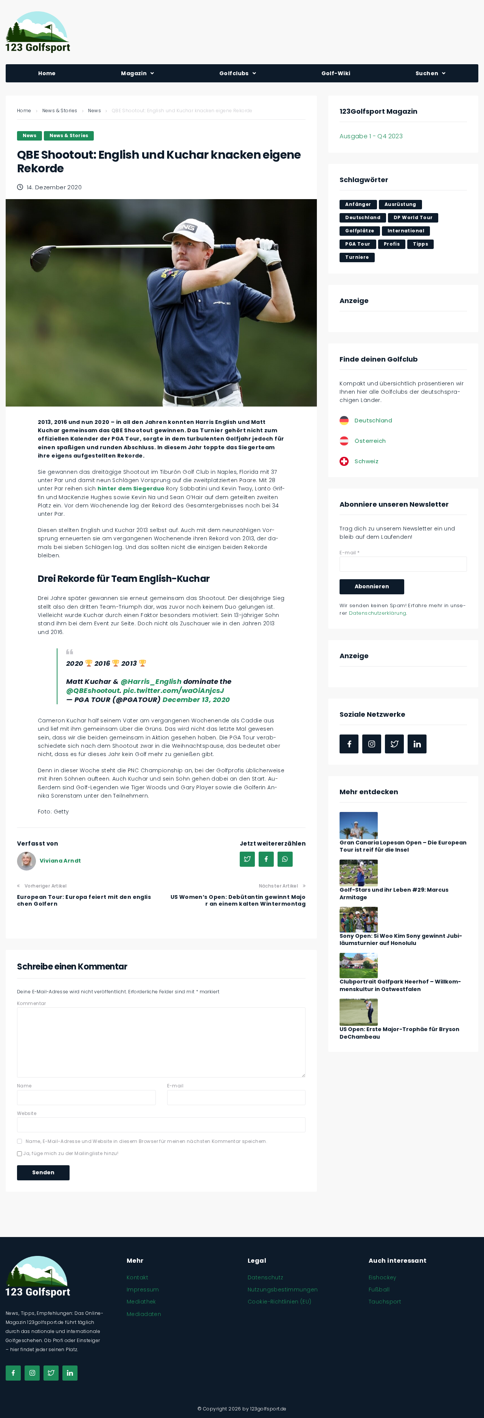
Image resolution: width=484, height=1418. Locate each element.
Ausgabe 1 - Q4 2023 (371, 136)
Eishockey (383, 1277)
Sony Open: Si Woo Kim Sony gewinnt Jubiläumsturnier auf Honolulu (401, 939)
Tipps (420, 244)
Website (26, 1113)
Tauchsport (385, 1301)
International (406, 230)
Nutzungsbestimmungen (283, 1289)
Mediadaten (144, 1314)
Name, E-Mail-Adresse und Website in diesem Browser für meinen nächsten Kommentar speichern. (146, 1141)
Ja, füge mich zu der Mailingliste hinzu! (70, 1153)
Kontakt (137, 1277)
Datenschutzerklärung (377, 613)
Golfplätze (359, 230)
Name (24, 1085)
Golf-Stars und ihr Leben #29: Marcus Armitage (394, 893)
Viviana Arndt (60, 860)
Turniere (357, 257)
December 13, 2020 (196, 699)
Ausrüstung (400, 204)
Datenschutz (266, 1277)
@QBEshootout (92, 690)
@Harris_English (151, 681)
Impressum (143, 1289)
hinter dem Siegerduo (132, 488)
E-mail (175, 1085)
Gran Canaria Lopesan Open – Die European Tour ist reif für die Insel (403, 846)
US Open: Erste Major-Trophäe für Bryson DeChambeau (399, 1033)
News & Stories (60, 110)
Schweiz (367, 461)
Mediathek (141, 1301)
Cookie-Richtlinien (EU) (280, 1301)
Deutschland (362, 217)
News (94, 110)
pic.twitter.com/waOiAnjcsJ (173, 690)
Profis (392, 244)
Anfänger (358, 204)
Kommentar (31, 1003)
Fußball (379, 1289)
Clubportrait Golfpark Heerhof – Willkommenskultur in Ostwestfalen (400, 985)
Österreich (370, 441)
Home (24, 110)
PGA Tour (357, 244)
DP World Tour (413, 217)
